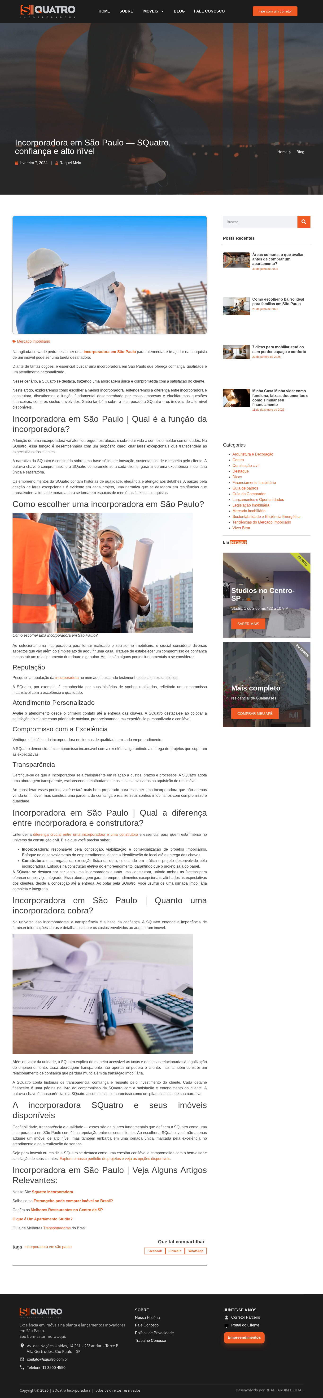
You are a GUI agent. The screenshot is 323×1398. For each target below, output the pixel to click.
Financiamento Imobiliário (254, 483)
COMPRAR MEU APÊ (255, 714)
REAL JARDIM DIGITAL (284, 1390)
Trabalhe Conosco (150, 1340)
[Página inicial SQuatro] (41, 1317)
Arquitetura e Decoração (252, 454)
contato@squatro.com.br (47, 1359)
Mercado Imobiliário (33, 341)
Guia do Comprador (249, 494)
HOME (104, 11)
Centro (238, 460)
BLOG (179, 11)
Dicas (237, 477)
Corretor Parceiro (245, 1317)
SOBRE (126, 11)
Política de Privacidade (154, 1333)
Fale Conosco (147, 1325)
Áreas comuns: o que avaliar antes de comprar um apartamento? (278, 259)
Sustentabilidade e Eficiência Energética (266, 517)
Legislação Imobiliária (250, 505)
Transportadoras (57, 1228)
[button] (154, 1251)
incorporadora (67, 678)
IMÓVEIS (150, 11)
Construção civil (245, 466)
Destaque (240, 471)
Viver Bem (241, 528)
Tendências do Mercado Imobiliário (261, 522)
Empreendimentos (244, 1337)
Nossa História (147, 1318)
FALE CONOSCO (209, 11)
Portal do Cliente (245, 1325)
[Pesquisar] (303, 222)
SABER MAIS (248, 624)
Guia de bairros (245, 488)
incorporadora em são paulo (48, 1247)
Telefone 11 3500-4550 (46, 1368)
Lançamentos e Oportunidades (258, 500)
